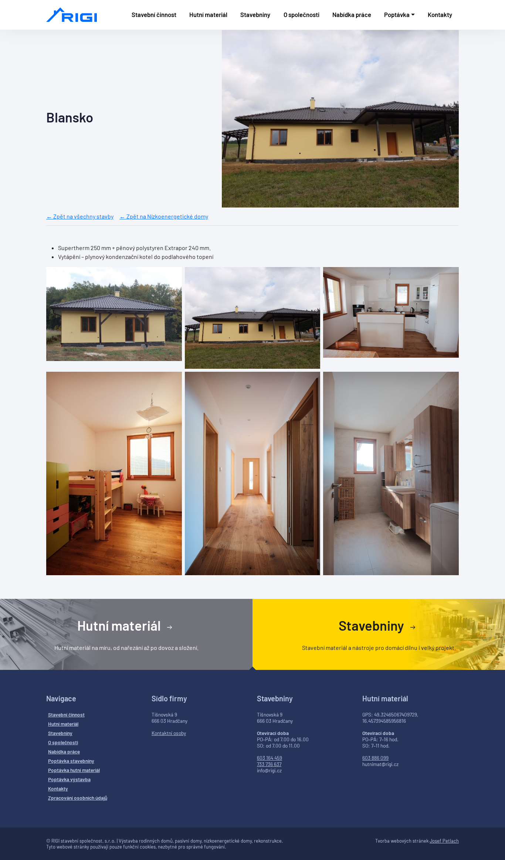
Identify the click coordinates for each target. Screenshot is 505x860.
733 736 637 (269, 764)
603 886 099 (375, 758)
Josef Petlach (444, 841)
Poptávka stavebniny (71, 761)
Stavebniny (255, 14)
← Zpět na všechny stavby (79, 216)
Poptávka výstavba (69, 779)
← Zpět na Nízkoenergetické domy (163, 216)
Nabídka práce (351, 14)
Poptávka (397, 14)
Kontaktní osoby (169, 733)
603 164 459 (269, 758)
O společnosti (301, 14)
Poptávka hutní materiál (74, 770)
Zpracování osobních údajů (77, 798)
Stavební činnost (154, 14)
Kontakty (440, 14)
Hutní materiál (208, 14)
